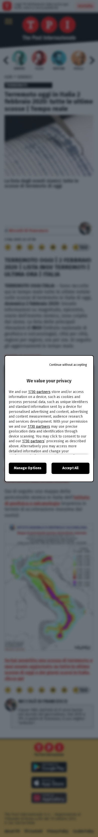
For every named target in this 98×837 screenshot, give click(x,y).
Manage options (27, 468)
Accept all (70, 468)
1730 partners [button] (39, 392)
